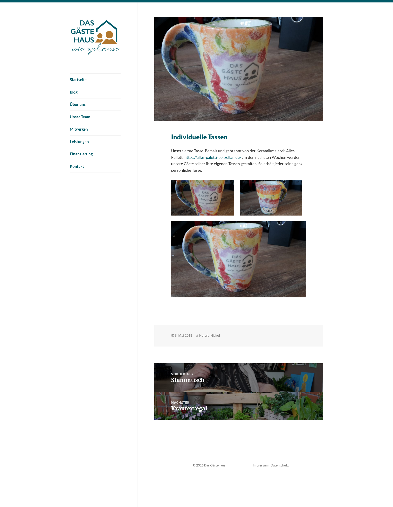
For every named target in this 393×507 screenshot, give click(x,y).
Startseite (78, 79)
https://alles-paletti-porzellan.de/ (213, 157)
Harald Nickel (209, 335)
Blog (74, 92)
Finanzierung (81, 153)
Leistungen (79, 141)
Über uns (78, 104)
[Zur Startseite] (95, 36)
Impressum (261, 465)
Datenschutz (280, 465)
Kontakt (77, 166)
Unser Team (80, 116)
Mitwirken (79, 129)
